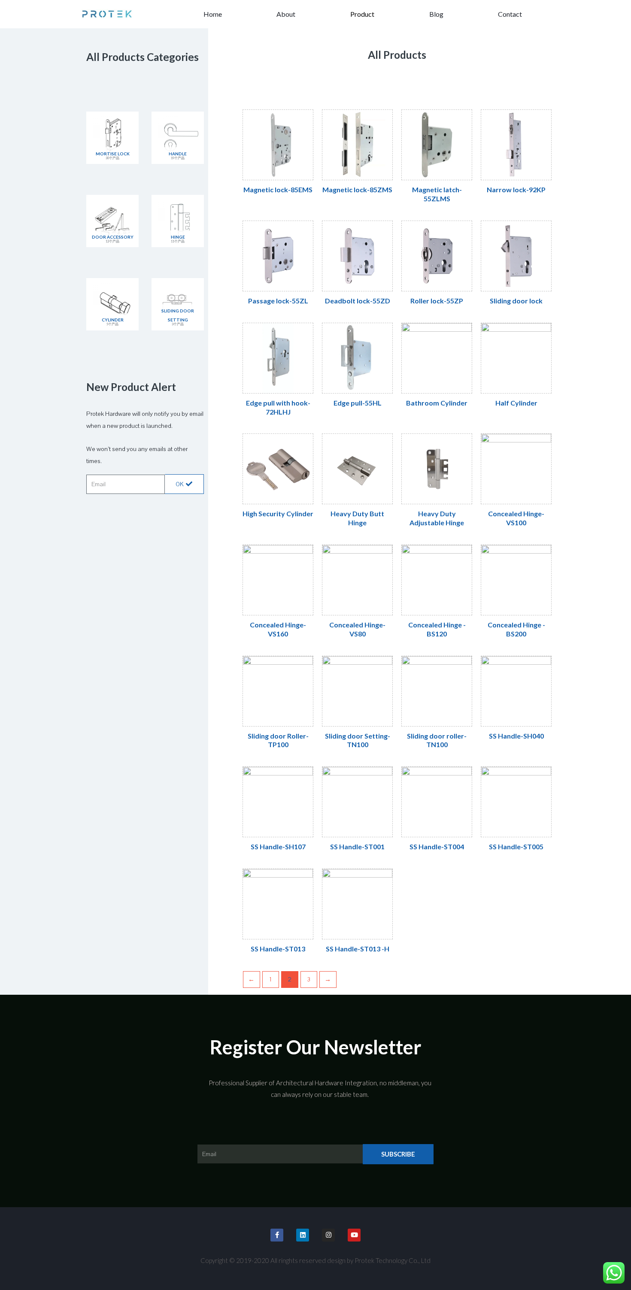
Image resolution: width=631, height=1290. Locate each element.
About (285, 14)
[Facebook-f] (276, 1235)
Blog (436, 14)
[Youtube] (354, 1235)
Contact (510, 14)
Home (212, 14)
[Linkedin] (302, 1235)
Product (362, 14)
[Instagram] (328, 1235)
